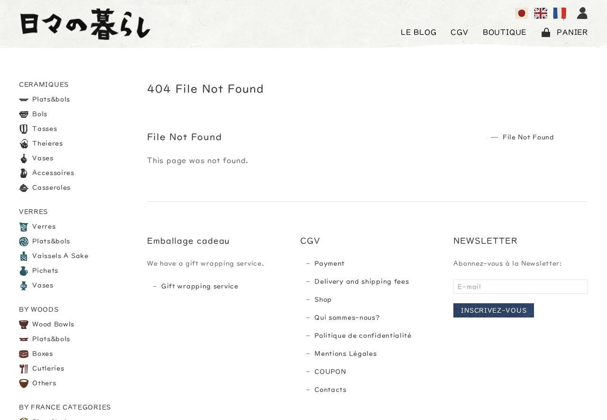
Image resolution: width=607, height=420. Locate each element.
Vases (42, 158)
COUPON (330, 371)
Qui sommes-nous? (347, 317)
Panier (572, 32)
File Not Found (528, 137)
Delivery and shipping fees (361, 281)
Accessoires (52, 172)
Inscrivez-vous (493, 310)
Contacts (330, 389)
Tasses (43, 128)
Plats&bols (50, 99)
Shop (323, 299)
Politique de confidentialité (363, 335)
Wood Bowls (52, 324)
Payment (329, 263)
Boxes (41, 353)
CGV (459, 32)
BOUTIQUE (504, 32)
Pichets (44, 270)
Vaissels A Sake (59, 255)
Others (43, 383)
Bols (39, 114)
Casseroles (50, 187)
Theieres (46, 143)
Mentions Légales (345, 353)
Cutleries (47, 368)
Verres (43, 226)
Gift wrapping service (200, 286)
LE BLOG (419, 32)
